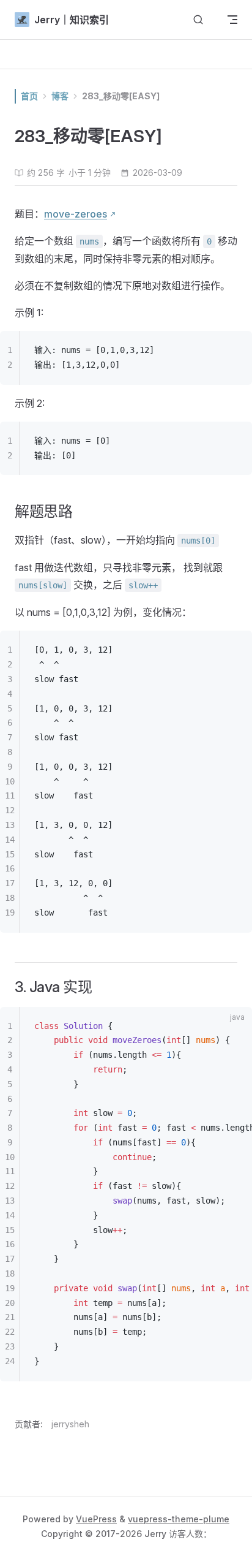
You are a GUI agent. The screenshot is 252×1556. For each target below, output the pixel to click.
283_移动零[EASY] (121, 96)
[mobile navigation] (232, 19)
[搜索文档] (198, 20)
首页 (29, 96)
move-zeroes (75, 214)
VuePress (96, 1519)
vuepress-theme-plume (178, 1519)
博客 (60, 96)
